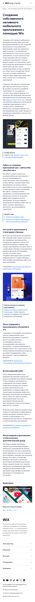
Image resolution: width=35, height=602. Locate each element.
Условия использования (10, 589)
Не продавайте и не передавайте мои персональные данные (15, 585)
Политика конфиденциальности (13, 593)
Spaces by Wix (11, 100)
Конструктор (8, 544)
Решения (6, 550)
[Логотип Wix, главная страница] (6, 519)
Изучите (6, 556)
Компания (7, 568)
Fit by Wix (21, 100)
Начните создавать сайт (15, 217)
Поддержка (7, 562)
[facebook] (4, 580)
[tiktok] (14, 580)
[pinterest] (17, 580)
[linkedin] (24, 580)
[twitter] (21, 580)
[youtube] (7, 580)
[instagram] (11, 580)
